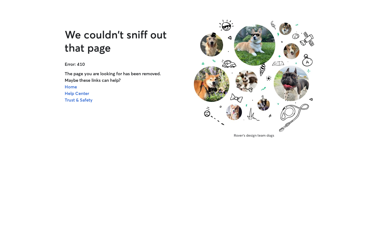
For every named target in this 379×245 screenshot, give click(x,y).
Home (71, 86)
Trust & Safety (79, 100)
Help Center (77, 93)
